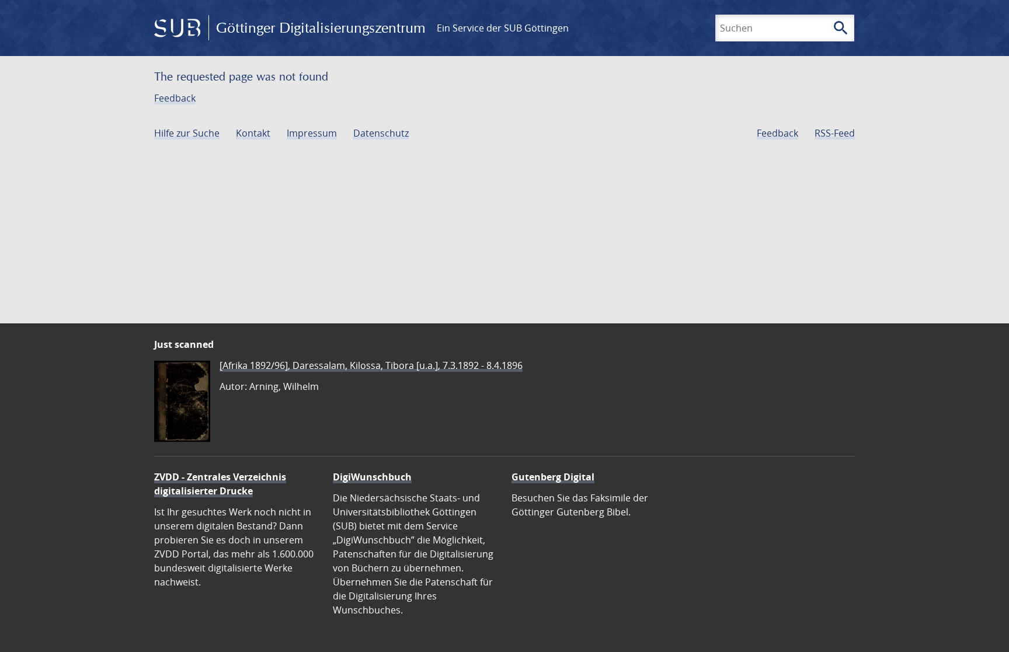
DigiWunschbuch (372, 476)
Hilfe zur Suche (187, 133)
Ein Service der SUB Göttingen (503, 28)
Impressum (312, 133)
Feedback (175, 98)
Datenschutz (381, 133)
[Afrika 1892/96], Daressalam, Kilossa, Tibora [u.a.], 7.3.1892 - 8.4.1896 (371, 365)
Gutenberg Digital (553, 476)
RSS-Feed (835, 133)
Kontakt (253, 133)
